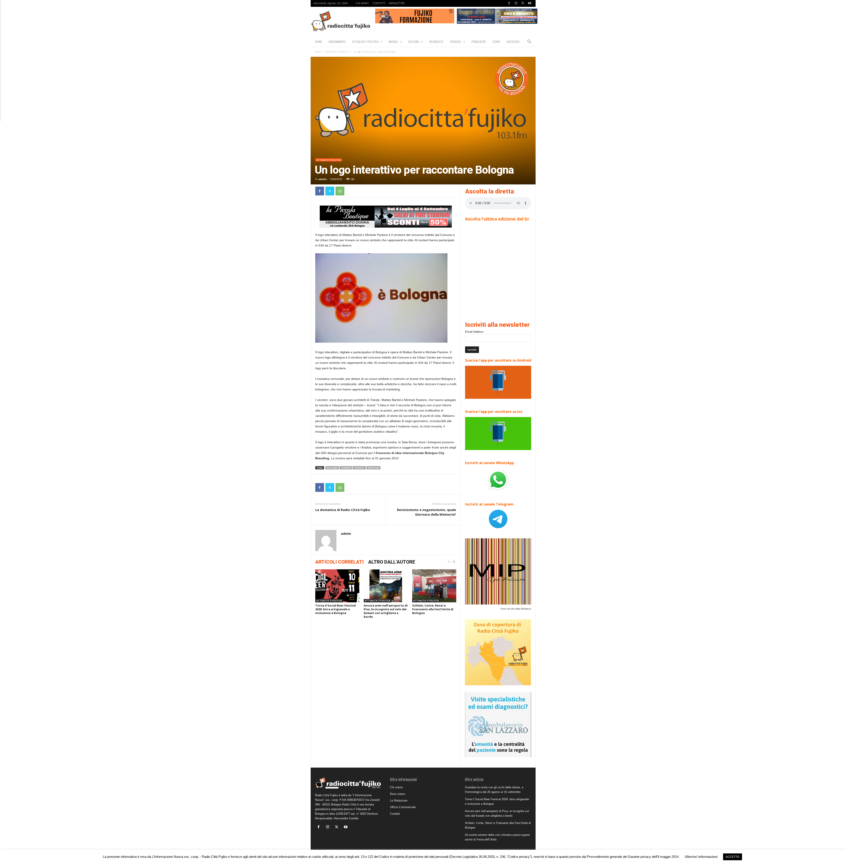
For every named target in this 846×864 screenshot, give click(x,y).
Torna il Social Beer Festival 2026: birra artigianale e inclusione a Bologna (335, 609)
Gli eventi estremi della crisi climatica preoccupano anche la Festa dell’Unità (497, 837)
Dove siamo (397, 794)
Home (318, 51)
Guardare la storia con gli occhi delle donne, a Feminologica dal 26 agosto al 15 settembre (494, 790)
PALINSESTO (436, 41)
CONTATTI (378, 3)
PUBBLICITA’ (478, 41)
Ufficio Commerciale (403, 807)
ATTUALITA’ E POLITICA (365, 41)
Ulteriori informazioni (701, 856)
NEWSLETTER (396, 3)
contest (359, 467)
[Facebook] (509, 3)
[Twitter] (522, 3)
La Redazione (398, 800)
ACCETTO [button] (732, 856)
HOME (318, 41)
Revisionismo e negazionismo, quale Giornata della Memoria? (426, 512)
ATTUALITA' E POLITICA (337, 51)
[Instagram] (516, 3)
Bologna (332, 467)
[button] (529, 41)
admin (322, 179)
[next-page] (454, 561)
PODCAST (455, 41)
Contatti (395, 813)
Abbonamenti (336, 41)
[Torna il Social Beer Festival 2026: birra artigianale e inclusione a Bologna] (337, 585)
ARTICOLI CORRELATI (339, 562)
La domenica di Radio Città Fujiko (342, 509)
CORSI (496, 41)
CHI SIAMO (362, 3)
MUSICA (393, 41)
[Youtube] (529, 3)
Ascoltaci (512, 41)
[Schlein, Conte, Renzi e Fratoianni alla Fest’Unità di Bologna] (434, 585)
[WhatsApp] (340, 191)
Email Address (474, 331)
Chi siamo (396, 787)
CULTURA (413, 41)
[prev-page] (449, 561)
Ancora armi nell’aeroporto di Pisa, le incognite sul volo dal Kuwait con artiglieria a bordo (386, 611)
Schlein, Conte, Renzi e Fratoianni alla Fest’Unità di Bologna (432, 609)
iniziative (373, 467)
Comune (345, 467)
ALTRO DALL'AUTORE (391, 562)
